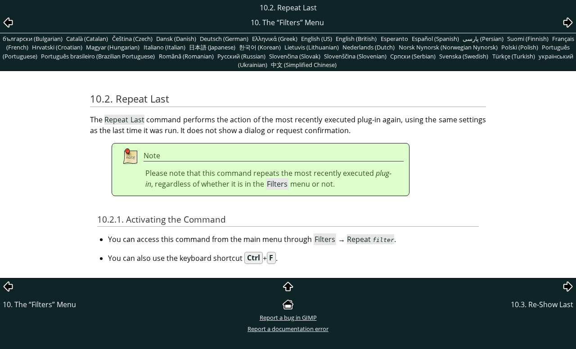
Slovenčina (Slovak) (294, 56)
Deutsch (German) (224, 39)
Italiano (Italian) (164, 47)
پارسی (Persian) (483, 39)
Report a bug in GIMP (288, 317)
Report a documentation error (288, 329)
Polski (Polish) (519, 47)
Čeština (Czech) (132, 39)
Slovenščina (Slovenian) (355, 56)
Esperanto (394, 39)
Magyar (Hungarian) (113, 47)
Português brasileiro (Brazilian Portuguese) (98, 56)
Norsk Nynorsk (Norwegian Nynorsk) (448, 47)
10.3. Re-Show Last (542, 304)
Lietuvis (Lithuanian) (311, 47)
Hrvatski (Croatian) (57, 47)
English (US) (316, 39)
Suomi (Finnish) (528, 39)
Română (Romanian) (186, 56)
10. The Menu (39, 304)
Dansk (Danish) (176, 39)
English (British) (356, 39)
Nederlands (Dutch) (368, 47)
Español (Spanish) (435, 39)
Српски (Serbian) (413, 56)
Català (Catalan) (87, 39)
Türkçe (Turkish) (513, 56)
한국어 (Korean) (260, 47)
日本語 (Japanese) (212, 47)
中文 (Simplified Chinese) (304, 65)
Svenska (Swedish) (463, 56)
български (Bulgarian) (33, 39)
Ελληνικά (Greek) (274, 39)
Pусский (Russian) (241, 56)
